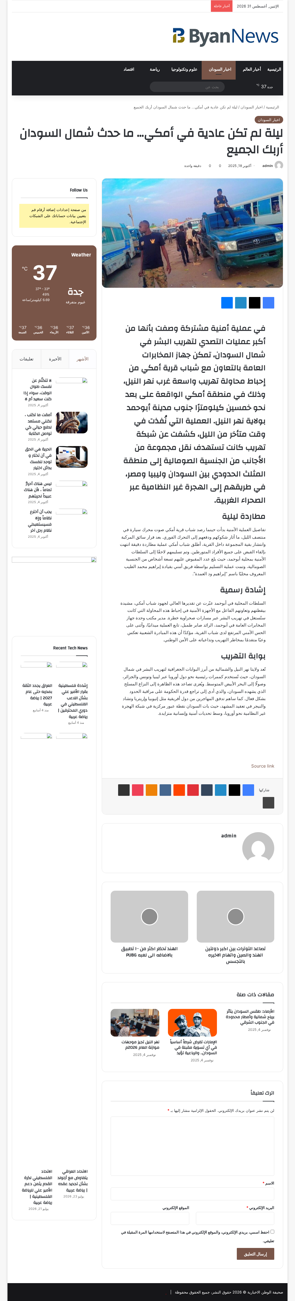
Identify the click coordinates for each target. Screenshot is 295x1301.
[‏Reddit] (179, 790)
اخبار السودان (220, 69)
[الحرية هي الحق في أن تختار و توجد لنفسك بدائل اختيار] (72, 457)
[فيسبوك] (268, 303)
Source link (262, 766)
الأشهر (82, 359)
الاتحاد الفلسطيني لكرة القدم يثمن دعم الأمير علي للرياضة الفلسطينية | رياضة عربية (37, 1187)
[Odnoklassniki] (151, 790)
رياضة (155, 69)
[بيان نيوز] (225, 36)
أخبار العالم (252, 69)
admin (267, 165)
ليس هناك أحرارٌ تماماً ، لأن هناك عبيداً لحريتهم (38, 490)
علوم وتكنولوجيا (184, 69)
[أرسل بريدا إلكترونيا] (260, 165)
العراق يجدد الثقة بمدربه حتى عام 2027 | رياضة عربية (37, 695)
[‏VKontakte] (165, 790)
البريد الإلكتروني (260, 1207)
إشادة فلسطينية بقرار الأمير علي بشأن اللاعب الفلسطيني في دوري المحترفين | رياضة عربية (73, 701)
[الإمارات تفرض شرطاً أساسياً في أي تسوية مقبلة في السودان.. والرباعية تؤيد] (192, 1023)
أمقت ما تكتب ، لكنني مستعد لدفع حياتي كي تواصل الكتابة (38, 424)
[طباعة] (268, 803)
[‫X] (254, 303)
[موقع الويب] (233, 845)
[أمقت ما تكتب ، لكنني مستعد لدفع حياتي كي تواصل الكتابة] (72, 422)
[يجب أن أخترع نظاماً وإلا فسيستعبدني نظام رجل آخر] (72, 519)
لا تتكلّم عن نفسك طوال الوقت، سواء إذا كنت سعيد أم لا (37, 390)
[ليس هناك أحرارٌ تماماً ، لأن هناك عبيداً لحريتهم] (72, 491)
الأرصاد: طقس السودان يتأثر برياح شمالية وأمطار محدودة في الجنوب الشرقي (250, 1017)
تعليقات (26, 359)
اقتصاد (129, 69)
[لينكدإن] (241, 303)
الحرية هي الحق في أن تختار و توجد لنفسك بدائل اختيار (38, 458)
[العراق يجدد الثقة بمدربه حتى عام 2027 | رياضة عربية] (36, 671)
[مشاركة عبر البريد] (124, 790)
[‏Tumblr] (207, 790)
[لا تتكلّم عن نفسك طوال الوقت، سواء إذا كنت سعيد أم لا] (72, 388)
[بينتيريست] (193, 790)
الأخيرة (55, 359)
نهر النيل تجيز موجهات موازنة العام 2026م (140, 1044)
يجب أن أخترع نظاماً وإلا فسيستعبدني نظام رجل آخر (40, 521)
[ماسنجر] (227, 303)
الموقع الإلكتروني (175, 1207)
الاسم (268, 1183)
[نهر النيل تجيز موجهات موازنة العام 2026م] (135, 1023)
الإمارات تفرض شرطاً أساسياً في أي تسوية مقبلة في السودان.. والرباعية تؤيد (193, 1047)
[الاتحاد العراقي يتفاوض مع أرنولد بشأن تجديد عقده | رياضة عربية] (72, 949)
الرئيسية (274, 69)
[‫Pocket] (137, 790)
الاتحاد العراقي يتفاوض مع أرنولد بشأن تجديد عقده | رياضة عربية (73, 1181)
